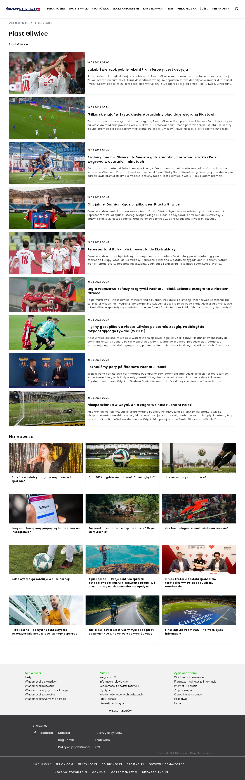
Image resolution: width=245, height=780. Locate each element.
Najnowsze (21, 437)
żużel (204, 8)
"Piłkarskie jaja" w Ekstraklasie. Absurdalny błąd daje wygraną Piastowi (151, 114)
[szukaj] (237, 9)
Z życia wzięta (183, 690)
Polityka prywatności (74, 747)
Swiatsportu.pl (18, 22)
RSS (97, 747)
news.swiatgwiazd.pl (71, 772)
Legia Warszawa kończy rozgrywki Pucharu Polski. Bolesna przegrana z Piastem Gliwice (158, 291)
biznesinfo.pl (87, 764)
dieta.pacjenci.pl (155, 772)
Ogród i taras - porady (188, 694)
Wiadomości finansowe (189, 677)
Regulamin (66, 740)
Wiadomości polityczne (40, 686)
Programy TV (108, 677)
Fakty (28, 677)
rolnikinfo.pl (112, 764)
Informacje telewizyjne (114, 681)
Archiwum (102, 740)
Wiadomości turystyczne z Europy (46, 690)
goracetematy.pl (124, 772)
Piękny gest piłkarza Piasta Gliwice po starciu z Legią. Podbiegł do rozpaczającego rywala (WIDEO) (146, 329)
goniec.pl (99, 772)
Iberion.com (64, 764)
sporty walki (79, 8)
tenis (170, 8)
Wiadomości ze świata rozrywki (119, 686)
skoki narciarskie (126, 8)
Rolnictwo (180, 698)
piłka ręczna (186, 8)
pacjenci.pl (135, 764)
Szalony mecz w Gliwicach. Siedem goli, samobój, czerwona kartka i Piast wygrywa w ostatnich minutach (153, 159)
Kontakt (64, 733)
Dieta (177, 703)
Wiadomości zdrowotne (40, 694)
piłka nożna (56, 8)
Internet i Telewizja (185, 686)
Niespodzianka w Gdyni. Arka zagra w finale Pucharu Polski (140, 405)
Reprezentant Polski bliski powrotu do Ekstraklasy (132, 249)
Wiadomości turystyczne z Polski (45, 698)
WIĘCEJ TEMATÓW (120, 710)
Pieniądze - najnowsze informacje (195, 681)
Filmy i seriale (108, 698)
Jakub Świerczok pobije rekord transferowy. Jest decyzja (138, 69)
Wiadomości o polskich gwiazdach (121, 694)
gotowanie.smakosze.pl (167, 764)
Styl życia (105, 690)
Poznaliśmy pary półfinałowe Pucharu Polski (127, 367)
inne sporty (220, 8)
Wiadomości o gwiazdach (41, 681)
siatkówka (100, 8)
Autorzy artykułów (108, 733)
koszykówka (153, 8)
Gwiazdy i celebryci (112, 703)
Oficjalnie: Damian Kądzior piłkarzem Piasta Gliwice (134, 204)
